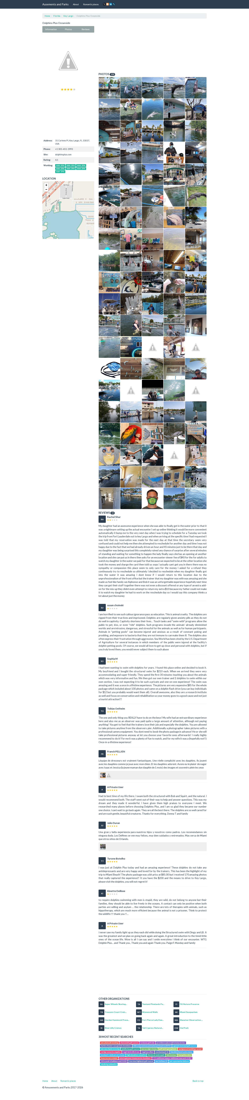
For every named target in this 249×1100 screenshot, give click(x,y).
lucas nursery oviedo (109, 1058)
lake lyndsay (171, 1055)
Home (47, 16)
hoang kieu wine (184, 1055)
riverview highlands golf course (141, 1061)
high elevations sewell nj (136, 1055)
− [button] (46, 189)
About (76, 4)
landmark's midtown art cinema (112, 1055)
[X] (104, 4)
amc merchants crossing (110, 1049)
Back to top (198, 1081)
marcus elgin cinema (149, 1049)
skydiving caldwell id (109, 1064)
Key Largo (68, 16)
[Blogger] (107, 4)
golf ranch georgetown (167, 1049)
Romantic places (91, 4)
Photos (68, 29)
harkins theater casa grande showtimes (116, 1046)
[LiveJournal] (114, 4)
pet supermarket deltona (179, 1061)
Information (51, 29)
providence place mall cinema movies (171, 1043)
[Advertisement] (68, 115)
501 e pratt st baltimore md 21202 (114, 1061)
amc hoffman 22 (161, 1061)
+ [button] (46, 185)
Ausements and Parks (55, 4)
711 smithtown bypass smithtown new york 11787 (172, 1058)
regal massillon (147, 1052)
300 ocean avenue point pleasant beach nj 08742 (152, 1046)
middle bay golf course (130, 1049)
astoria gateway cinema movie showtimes (135, 1058)
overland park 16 (161, 1052)
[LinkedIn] (110, 4)
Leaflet (91, 237)
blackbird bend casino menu (181, 1052)
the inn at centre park (156, 1055)
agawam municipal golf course (184, 1046)
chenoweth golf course (129, 1043)
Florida (56, 16)
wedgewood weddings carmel (190, 1049)
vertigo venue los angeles (111, 1052)
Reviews (86, 29)
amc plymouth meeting (109, 1043)
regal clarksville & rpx (131, 1052)
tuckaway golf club (147, 1043)
